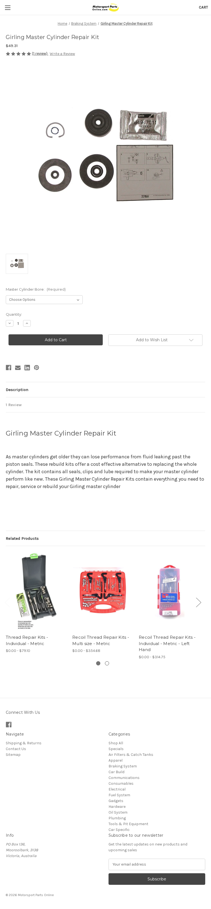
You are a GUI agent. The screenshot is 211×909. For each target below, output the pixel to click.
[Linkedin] (27, 367)
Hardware (117, 806)
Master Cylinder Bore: (36, 289)
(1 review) (40, 53)
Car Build (116, 772)
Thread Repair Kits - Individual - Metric (27, 640)
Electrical (117, 789)
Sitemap (13, 754)
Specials (116, 749)
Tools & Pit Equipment (128, 824)
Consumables (121, 783)
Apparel (116, 760)
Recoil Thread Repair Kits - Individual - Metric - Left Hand (167, 643)
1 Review (14, 404)
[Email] (18, 367)
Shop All (116, 743)
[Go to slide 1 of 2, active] (98, 663)
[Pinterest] (36, 367)
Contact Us (16, 749)
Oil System (118, 812)
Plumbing (117, 818)
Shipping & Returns (23, 743)
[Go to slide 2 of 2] (107, 663)
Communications (124, 777)
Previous (7, 602)
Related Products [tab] (22, 538)
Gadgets (116, 800)
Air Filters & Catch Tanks (131, 754)
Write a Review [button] (62, 53)
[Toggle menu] (7, 7)
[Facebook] (8, 367)
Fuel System (119, 795)
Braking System (123, 766)
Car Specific (119, 829)
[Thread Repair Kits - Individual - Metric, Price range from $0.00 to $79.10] (36, 591)
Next (198, 602)
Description (17, 389)
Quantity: (14, 314)
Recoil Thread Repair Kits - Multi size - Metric (100, 640)
